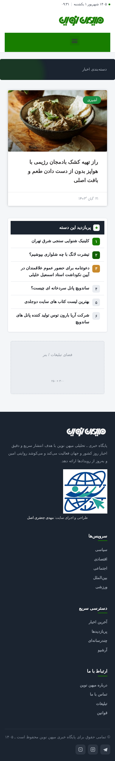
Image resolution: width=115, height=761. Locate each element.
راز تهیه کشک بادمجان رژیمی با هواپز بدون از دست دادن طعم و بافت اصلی (63, 171)
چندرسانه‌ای (97, 640)
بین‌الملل (100, 577)
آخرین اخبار (98, 622)
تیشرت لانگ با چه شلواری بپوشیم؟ (59, 254)
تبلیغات (101, 703)
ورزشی (101, 587)
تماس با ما (98, 694)
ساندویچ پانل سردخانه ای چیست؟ (60, 288)
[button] (75, 40)
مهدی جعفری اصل (40, 518)
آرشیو (102, 650)
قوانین (102, 713)
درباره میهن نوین (93, 685)
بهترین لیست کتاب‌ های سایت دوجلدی (56, 301)
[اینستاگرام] (93, 749)
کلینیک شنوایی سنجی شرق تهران (60, 241)
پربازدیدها (99, 631)
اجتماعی (100, 568)
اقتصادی (100, 559)
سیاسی (101, 549)
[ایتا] (80, 749)
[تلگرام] (105, 749)
